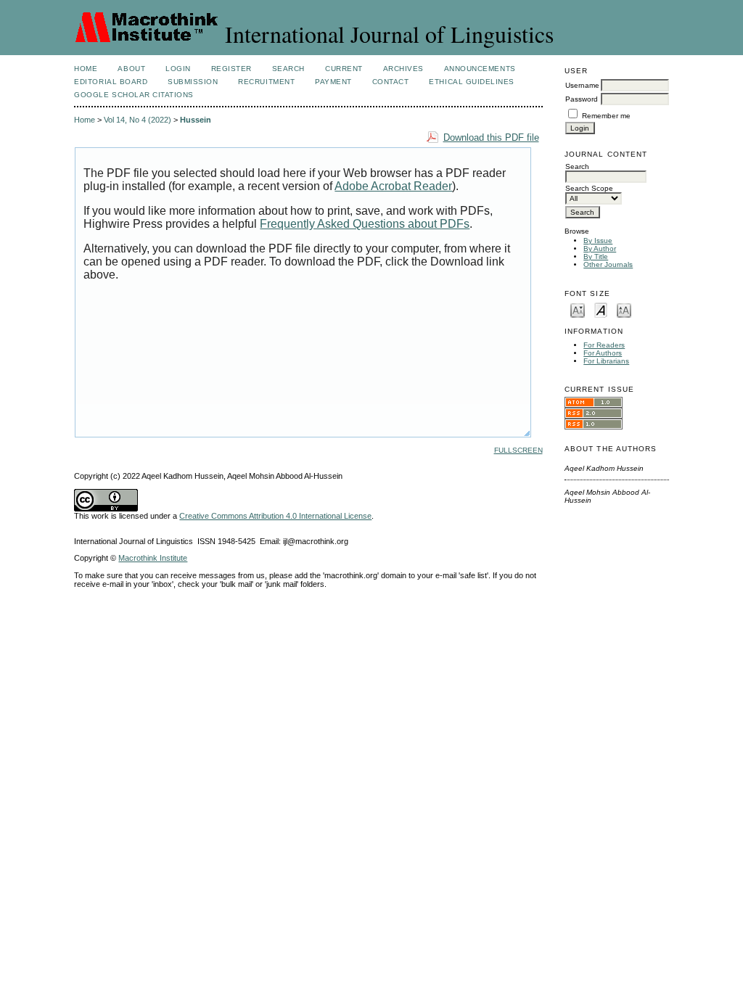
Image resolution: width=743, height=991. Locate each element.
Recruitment (266, 82)
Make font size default (601, 309)
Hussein (195, 119)
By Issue (597, 240)
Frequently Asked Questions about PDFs (364, 224)
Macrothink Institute (152, 558)
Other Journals (608, 264)
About (131, 69)
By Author (599, 248)
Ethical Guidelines (471, 82)
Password (581, 99)
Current (344, 69)
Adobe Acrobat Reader (393, 186)
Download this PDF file (491, 137)
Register (231, 69)
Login (178, 69)
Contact (390, 82)
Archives (403, 69)
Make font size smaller (577, 309)
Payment (333, 82)
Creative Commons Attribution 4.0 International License (275, 515)
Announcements (480, 69)
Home (85, 69)
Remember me (606, 116)
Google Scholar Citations (133, 95)
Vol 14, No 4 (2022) (137, 119)
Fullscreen (518, 450)
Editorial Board (110, 82)
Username (582, 85)
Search (288, 69)
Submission (193, 82)
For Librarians (606, 361)
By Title (595, 256)
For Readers (604, 345)
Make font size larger (624, 309)
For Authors (602, 353)
